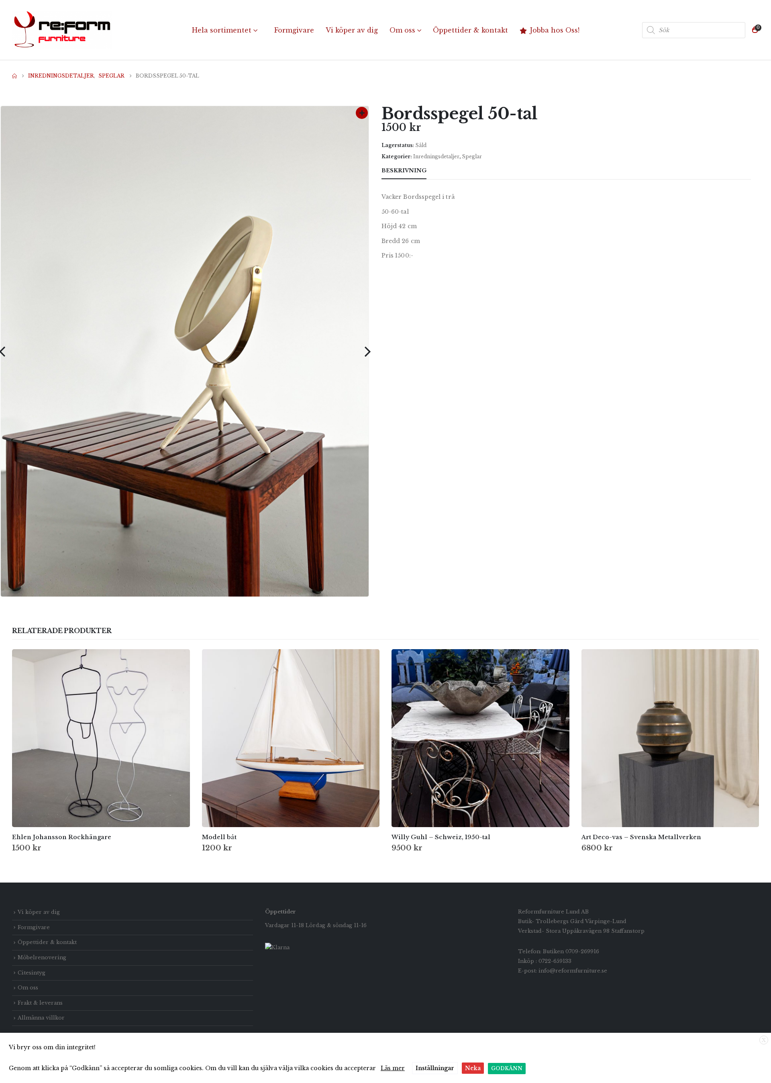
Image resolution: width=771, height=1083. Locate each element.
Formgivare (294, 30)
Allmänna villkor (41, 1018)
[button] (367, 351)
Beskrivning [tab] (403, 170)
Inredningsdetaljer (436, 156)
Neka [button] (473, 1068)
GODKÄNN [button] (506, 1068)
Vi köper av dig (352, 30)
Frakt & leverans (40, 1003)
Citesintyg (31, 973)
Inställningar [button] (435, 1068)
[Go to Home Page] (14, 76)
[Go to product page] (101, 738)
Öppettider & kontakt (470, 30)
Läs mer (393, 1068)
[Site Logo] (62, 30)
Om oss (402, 30)
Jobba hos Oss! (554, 30)
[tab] (441, 171)
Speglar (472, 156)
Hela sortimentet (221, 30)
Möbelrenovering (42, 957)
